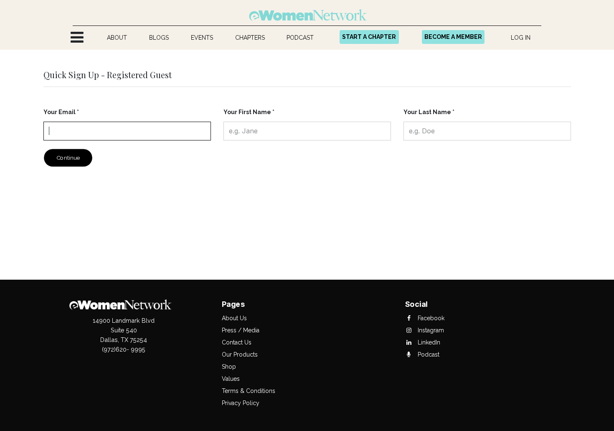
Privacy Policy (240, 403)
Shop (229, 366)
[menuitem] (117, 38)
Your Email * (61, 112)
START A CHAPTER (369, 36)
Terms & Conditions (248, 391)
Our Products (240, 354)
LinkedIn (428, 342)
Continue (68, 157)
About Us (234, 318)
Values (231, 378)
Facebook (430, 318)
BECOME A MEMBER (453, 36)
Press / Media (240, 330)
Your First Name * (248, 112)
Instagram (430, 330)
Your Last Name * (428, 112)
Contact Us (236, 342)
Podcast (427, 354)
